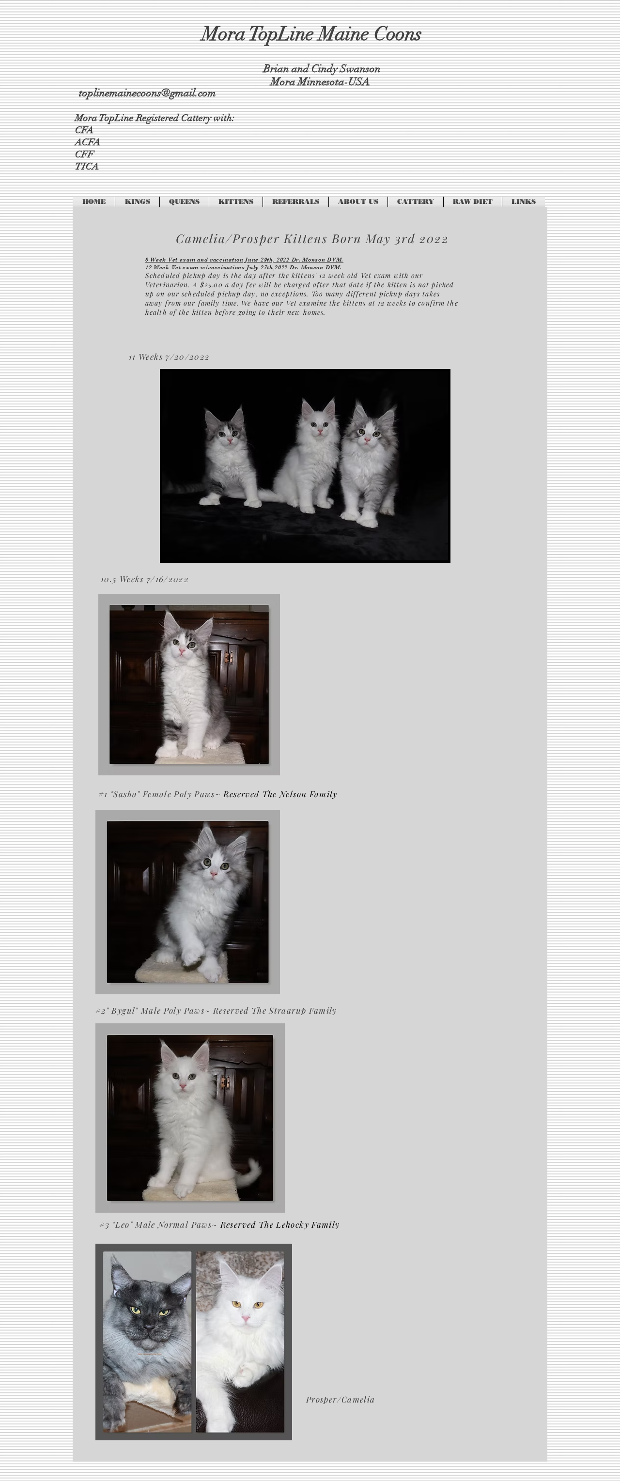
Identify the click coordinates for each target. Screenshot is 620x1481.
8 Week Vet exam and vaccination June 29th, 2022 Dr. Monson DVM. (244, 259)
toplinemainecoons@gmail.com (147, 92)
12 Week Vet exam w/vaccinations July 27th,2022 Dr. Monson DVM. (243, 267)
